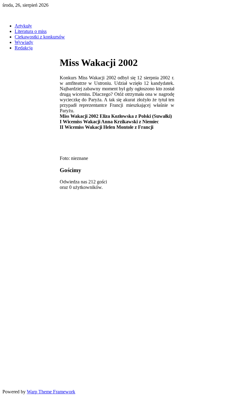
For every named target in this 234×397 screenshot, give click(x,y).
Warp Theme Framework (51, 391)
